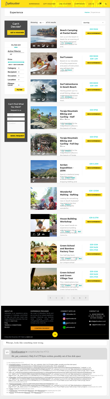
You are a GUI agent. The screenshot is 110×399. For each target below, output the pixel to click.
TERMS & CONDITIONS (13, 325)
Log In (91, 4)
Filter (19, 90)
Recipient (13, 72)
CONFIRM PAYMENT (42, 328)
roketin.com (29, 337)
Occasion (13, 76)
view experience (94, 33)
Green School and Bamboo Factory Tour (67, 248)
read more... (14, 321)
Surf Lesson (66, 57)
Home (87, 12)
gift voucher (49, 4)
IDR (94, 29)
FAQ (6, 323)
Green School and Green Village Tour (67, 275)
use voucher (65, 4)
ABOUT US (8, 311)
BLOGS (7, 327)
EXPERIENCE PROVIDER (40, 311)
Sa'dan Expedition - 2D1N (66, 167)
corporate (80, 4)
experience (34, 4)
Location (13, 79)
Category (13, 68)
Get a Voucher (17, 32)
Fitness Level (13, 84)
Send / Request (17, 136)
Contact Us (94, 311)
